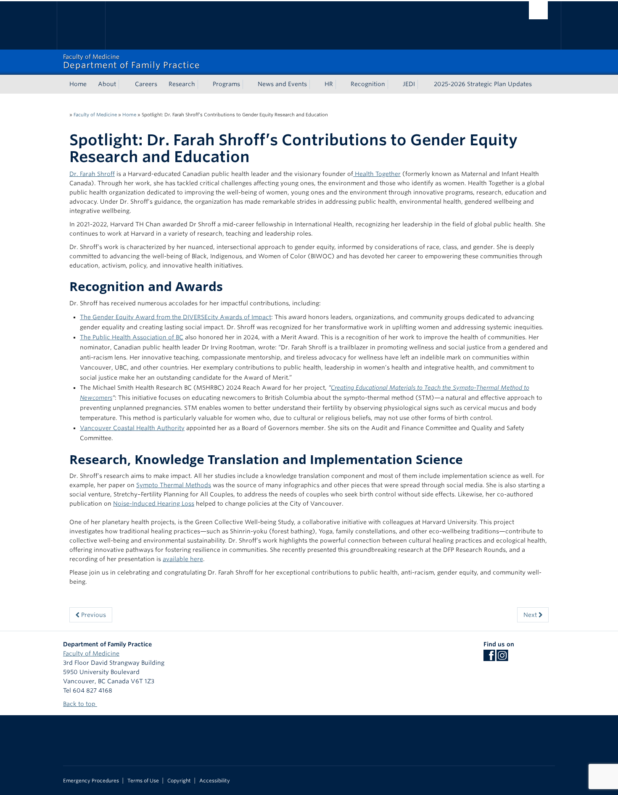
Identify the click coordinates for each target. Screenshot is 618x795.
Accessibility (214, 781)
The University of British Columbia (81, 25)
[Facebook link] (489, 658)
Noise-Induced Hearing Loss (153, 503)
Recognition (368, 84)
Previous (92, 614)
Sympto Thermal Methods (173, 485)
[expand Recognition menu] (393, 84)
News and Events (282, 84)
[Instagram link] (502, 658)
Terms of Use (143, 781)
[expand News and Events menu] (314, 84)
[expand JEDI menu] (422, 84)
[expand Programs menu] (248, 84)
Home (78, 84)
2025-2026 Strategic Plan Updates (483, 84)
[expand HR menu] (340, 84)
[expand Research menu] (203, 84)
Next (531, 614)
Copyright (179, 781)
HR (329, 84)
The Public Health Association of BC (131, 337)
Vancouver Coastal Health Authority (132, 428)
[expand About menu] (124, 84)
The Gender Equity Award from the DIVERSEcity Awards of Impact (175, 317)
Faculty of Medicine (95, 115)
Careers (146, 84)
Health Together (377, 174)
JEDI (409, 84)
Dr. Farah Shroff (92, 174)
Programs (226, 84)
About (107, 84)
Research (182, 84)
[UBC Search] (538, 10)
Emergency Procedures (91, 781)
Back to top (80, 704)
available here (183, 559)
